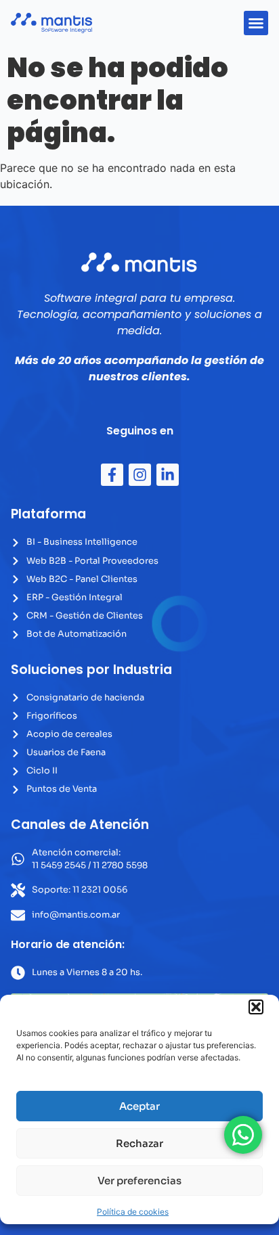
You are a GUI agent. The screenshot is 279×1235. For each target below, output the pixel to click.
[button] (256, 1007)
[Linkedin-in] (167, 475)
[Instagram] (140, 475)
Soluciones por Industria (91, 669)
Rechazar (139, 1143)
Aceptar (139, 1106)
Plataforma (48, 514)
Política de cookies (133, 1212)
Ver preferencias (139, 1180)
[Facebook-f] (112, 475)
